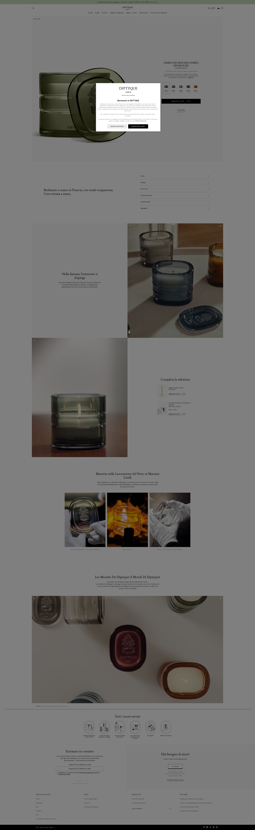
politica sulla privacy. (141, 121)
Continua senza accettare (128, 95)
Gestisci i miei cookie (117, 126)
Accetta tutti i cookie (138, 126)
